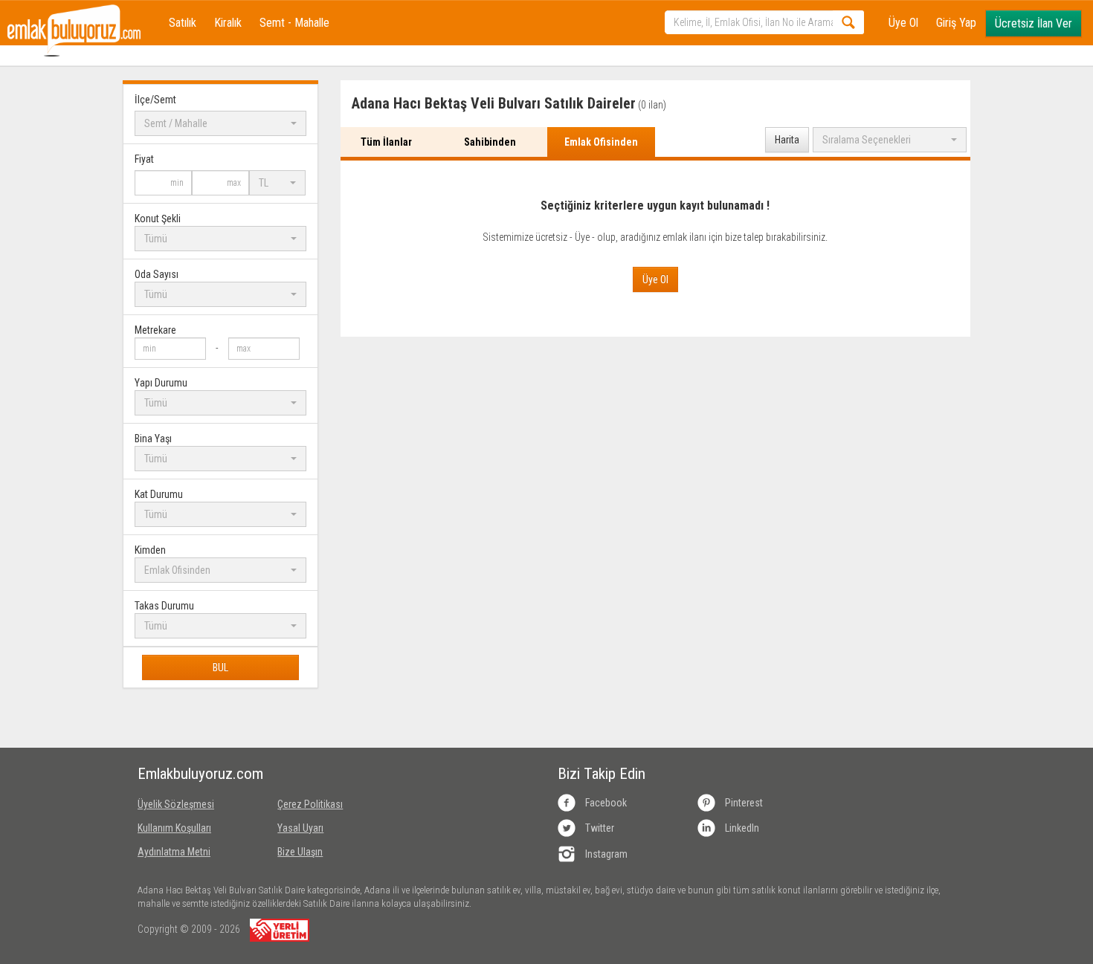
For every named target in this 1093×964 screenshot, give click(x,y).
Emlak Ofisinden (601, 142)
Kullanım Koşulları (174, 828)
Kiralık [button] (228, 23)
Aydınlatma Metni (174, 852)
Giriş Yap (956, 23)
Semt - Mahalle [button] (294, 23)
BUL (220, 667)
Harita (787, 140)
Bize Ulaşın (300, 852)
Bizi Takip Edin (601, 774)
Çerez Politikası (310, 804)
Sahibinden (490, 142)
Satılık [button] (182, 23)
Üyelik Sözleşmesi (176, 804)
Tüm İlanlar (386, 142)
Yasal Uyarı (300, 828)
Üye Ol (903, 23)
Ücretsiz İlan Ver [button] (1033, 23)
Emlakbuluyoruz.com (196, 774)
